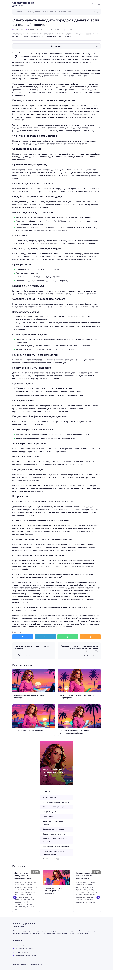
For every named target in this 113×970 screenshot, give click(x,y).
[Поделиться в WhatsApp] (67, 636)
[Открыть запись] (33, 685)
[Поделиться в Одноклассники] (90, 636)
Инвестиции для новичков (53, 807)
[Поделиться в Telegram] (45, 636)
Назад (96, 12)
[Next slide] (69, 780)
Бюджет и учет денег (51, 797)
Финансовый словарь (51, 859)
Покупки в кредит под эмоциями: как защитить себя (53, 772)
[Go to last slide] (15, 897)
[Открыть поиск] (93, 4)
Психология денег (21, 952)
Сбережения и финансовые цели (56, 846)
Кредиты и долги (49, 812)
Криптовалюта (48, 817)
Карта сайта (19, 945)
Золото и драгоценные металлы (56, 802)
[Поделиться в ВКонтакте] (22, 636)
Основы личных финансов (53, 829)
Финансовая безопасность (25, 948)
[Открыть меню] (99, 4)
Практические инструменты (54, 834)
